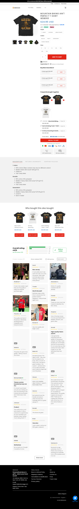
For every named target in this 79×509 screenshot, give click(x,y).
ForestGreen (45, 41)
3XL (61, 48)
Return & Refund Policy (38, 475)
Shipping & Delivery (37, 477)
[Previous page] (14, 25)
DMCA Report (62, 497)
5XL (47, 51)
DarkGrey (56, 38)
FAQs (52, 3)
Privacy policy (35, 484)
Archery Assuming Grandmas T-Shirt (50, 131)
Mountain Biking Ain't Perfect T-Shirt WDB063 (53, 121)
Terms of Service (36, 482)
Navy (49, 38)
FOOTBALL (30, 7)
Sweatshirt (58, 32)
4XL (42, 51)
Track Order (63, 3)
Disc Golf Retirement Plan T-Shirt (59, 226)
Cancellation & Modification (39, 480)
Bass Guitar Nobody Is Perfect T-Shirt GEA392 (19, 226)
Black (43, 38)
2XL (56, 48)
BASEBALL (39, 7)
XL (52, 48)
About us (52, 475)
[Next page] (37, 25)
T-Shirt (43, 32)
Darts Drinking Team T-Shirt (50, 126)
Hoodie (51, 32)
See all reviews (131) (18, 252)
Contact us (57, 3)
